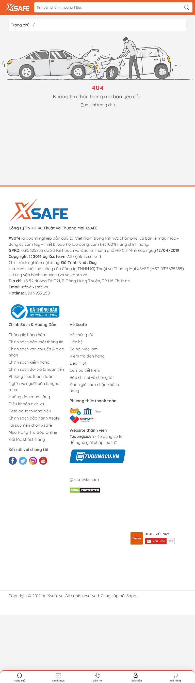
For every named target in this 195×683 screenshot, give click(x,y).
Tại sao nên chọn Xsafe (30, 425)
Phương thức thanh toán (31, 376)
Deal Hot (78, 363)
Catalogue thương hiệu (30, 410)
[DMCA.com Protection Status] (85, 489)
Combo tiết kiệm (85, 370)
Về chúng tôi (81, 334)
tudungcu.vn (52, 274)
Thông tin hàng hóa (27, 334)
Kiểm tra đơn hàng (87, 356)
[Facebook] (13, 461)
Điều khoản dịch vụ (26, 403)
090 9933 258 (37, 293)
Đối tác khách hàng (27, 439)
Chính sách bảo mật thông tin (36, 341)
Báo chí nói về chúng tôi (91, 377)
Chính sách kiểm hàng (29, 362)
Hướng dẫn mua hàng (29, 396)
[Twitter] (23, 461)
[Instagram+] (33, 461)
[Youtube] (43, 461)
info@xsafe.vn (34, 286)
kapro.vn (79, 274)
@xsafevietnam (84, 479)
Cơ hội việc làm (84, 348)
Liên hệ (76, 341)
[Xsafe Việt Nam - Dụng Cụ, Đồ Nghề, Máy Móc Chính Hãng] (16, 7)
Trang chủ (20, 24)
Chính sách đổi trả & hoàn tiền (36, 369)
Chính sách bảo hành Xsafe (34, 418)
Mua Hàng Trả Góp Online (33, 432)
